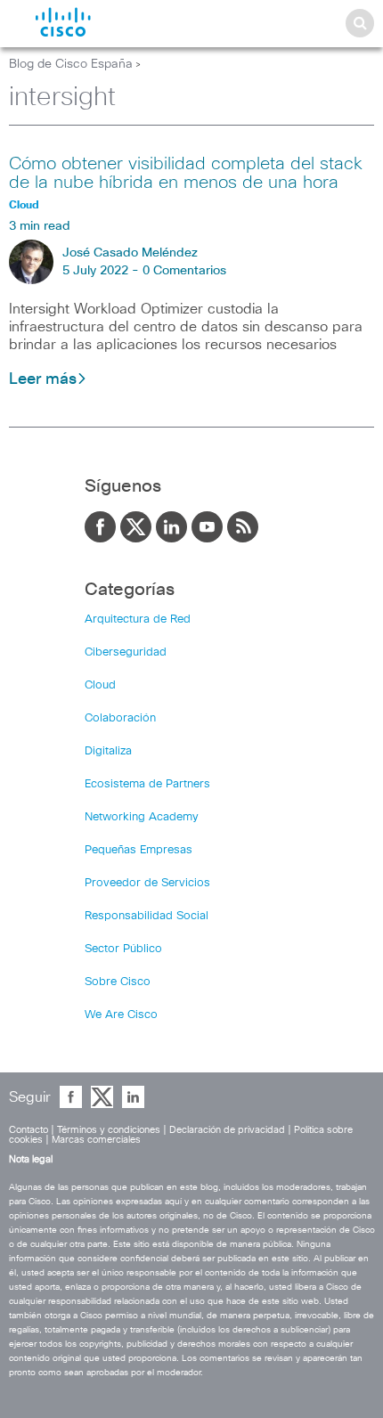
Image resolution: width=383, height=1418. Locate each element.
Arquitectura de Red (138, 619)
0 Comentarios (184, 271)
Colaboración (120, 718)
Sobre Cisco (118, 982)
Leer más (43, 379)
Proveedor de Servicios (147, 883)
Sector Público (123, 949)
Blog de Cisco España (71, 64)
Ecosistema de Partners (147, 784)
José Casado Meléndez (130, 253)
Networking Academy (142, 817)
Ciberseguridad (126, 652)
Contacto (28, 1130)
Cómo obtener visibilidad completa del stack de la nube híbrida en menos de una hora (186, 173)
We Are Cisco (121, 1015)
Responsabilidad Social (146, 916)
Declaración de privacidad (227, 1130)
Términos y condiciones (108, 1130)
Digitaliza (108, 751)
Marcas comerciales (96, 1140)
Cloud (100, 685)
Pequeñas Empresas (138, 850)
